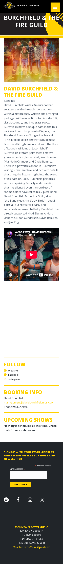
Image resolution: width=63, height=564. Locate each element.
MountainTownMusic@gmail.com (31, 547)
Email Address (17, 469)
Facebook (13, 374)
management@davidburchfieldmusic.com (29, 402)
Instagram (13, 379)
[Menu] (55, 7)
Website (12, 370)
